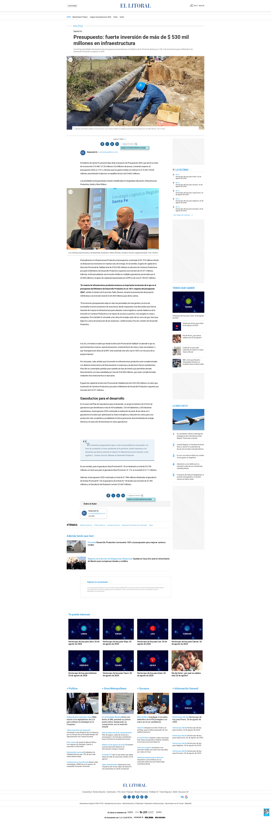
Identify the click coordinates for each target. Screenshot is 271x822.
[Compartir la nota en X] (107, 144)
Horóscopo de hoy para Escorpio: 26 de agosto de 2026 (189, 209)
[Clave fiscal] (266, 816)
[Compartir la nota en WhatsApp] (112, 144)
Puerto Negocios (166, 792)
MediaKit (188, 803)
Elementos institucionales (154, 803)
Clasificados (111, 792)
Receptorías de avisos (113, 803)
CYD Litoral (121, 792)
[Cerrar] (147, 148)
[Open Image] (70, 60)
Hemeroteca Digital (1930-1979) (92, 803)
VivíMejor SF (153, 792)
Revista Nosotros (99, 792)
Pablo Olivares (99, 525)
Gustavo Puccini (113, 525)
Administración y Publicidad (132, 803)
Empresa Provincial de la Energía (134, 525)
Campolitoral (87, 792)
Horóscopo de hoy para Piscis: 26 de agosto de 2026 (188, 176)
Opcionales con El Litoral (174, 803)
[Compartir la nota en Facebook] (102, 144)
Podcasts (129, 792)
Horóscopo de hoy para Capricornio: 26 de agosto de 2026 (189, 192)
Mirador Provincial (141, 792)
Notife (175, 792)
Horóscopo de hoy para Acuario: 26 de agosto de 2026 (189, 184)
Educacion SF (183, 792)
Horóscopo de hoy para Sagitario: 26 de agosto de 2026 (189, 200)
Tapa (151, 525)
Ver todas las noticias (181, 215)
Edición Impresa (86, 525)
